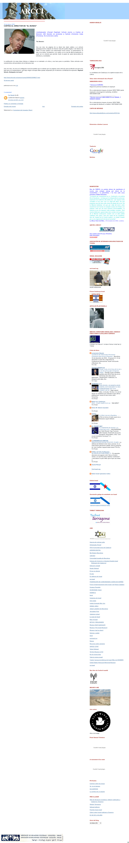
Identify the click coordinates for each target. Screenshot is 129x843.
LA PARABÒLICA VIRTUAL (100, 440)
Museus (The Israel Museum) (98, 627)
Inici (43, 106)
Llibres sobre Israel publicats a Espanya (102, 812)
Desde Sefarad (94, 568)
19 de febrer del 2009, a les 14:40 (15, 100)
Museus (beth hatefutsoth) (97, 625)
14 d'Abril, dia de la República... (108, 415)
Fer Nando (11, 95)
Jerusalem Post (94, 611)
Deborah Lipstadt (95, 565)
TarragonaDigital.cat (98, 367)
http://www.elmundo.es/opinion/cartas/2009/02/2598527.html (22, 77)
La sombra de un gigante (97, 791)
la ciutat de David (95, 617)
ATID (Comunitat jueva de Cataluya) (100, 547)
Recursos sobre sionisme (97, 644)
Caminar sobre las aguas (97, 783)
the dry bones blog (95, 654)
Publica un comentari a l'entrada (13, 103)
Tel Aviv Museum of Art (96, 652)
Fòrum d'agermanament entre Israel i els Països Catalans (107, 584)
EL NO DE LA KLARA (96, 815)
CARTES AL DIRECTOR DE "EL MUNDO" (20, 26)
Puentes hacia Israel (96, 810)
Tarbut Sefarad (94, 649)
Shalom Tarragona (95, 804)
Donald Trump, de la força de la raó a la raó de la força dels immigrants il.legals (110, 370)
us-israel (92, 665)
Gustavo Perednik (95, 587)
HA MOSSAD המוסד (96, 590)
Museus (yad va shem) (96, 630)
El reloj (92, 574)
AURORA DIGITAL (95, 550)
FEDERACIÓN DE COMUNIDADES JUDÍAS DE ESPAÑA (106, 582)
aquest (22, 97)
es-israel (92, 579)
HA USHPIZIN (94, 789)
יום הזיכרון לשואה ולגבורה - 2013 (101, 403)
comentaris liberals (98, 353)
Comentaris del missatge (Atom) (22, 110)
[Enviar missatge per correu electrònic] (18, 85)
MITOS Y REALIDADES (97, 622)
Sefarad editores (95, 807)
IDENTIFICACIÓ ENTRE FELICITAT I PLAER (105, 442)
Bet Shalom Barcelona (96, 553)
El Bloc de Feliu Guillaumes (100, 452)
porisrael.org (93, 638)
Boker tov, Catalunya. (98, 401)
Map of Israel (94, 619)
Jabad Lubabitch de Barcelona (99, 608)
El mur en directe (95, 571)
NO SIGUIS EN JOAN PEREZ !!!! (102, 453)
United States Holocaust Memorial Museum (103, 662)
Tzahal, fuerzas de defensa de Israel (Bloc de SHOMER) (107, 660)
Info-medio (93, 600)
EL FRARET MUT (97, 426)
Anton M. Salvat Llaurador (100, 407)
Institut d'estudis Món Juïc (97, 603)
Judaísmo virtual (95, 614)
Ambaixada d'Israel (95, 545)
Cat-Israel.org (96, 469)
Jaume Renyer (96, 464)
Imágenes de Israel (95, 598)
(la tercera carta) (9, 80)
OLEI (91, 635)
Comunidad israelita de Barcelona (100, 558)
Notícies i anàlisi (94, 633)
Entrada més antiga (77, 106)
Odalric (94, 414)
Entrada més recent (10, 106)
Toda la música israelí (96, 657)
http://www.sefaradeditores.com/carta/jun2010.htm (105, 113)
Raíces (92, 641)
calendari (92, 555)
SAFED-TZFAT (94, 646)
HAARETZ (93, 592)
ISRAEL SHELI (94, 606)
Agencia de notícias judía (97, 542)
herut (91, 595)
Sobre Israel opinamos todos (101, 473)
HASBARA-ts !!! (97, 384)
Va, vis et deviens (95, 786)
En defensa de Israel (96, 576)
